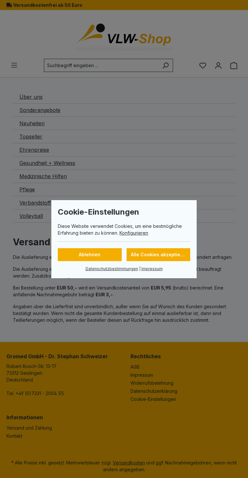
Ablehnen (89, 254)
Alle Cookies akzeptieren (159, 254)
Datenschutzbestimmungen (112, 268)
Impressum (152, 268)
